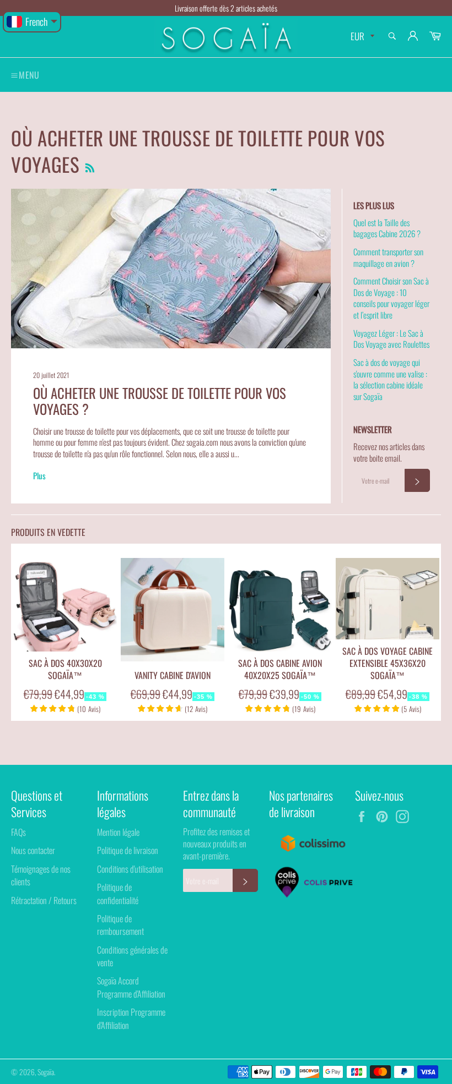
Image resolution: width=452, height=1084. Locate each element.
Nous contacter (33, 850)
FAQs (18, 832)
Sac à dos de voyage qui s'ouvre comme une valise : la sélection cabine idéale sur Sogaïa (390, 379)
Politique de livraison (127, 850)
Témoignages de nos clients (41, 875)
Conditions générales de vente (132, 956)
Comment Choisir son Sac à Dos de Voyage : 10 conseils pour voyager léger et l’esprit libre (391, 298)
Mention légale (118, 832)
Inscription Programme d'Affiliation (131, 1018)
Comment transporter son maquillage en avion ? (388, 257)
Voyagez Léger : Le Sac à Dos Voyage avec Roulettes (391, 339)
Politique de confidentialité (117, 893)
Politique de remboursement (120, 925)
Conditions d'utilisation (130, 868)
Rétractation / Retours (44, 900)
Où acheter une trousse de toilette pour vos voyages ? (159, 401)
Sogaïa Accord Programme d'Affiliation (131, 987)
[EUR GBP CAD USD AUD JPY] (361, 36)
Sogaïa (45, 1071)
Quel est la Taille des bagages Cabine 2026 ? (387, 228)
